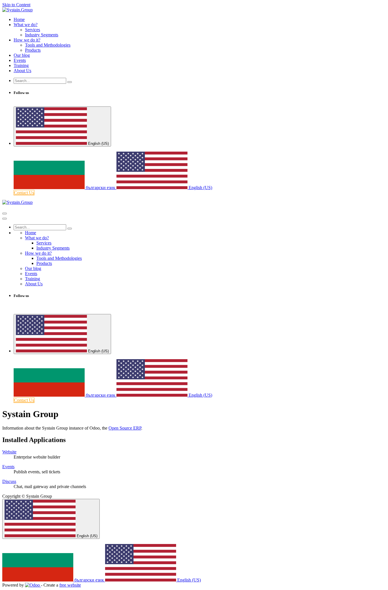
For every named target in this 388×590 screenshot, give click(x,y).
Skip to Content (16, 4)
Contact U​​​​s (24, 192)
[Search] (69, 82)
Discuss (9, 481)
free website (70, 585)
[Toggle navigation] (4, 213)
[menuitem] (19, 19)
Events (8, 466)
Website (9, 451)
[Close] (4, 218)
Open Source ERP (125, 428)
